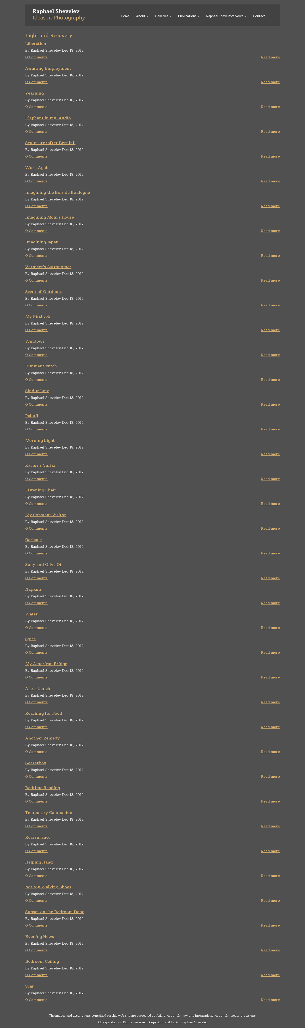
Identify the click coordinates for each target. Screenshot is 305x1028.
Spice (30, 639)
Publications (187, 16)
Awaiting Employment (48, 68)
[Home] (60, 14)
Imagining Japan (41, 242)
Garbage (33, 539)
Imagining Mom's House (49, 217)
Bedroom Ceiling (42, 961)
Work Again (37, 167)
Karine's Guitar (40, 465)
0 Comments (36, 57)
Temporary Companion (48, 812)
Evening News (39, 936)
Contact (259, 16)
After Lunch (37, 688)
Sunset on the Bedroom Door (54, 911)
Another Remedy (42, 738)
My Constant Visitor (45, 515)
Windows (34, 341)
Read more (270, 57)
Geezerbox (35, 763)
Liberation (35, 43)
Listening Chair (40, 490)
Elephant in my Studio (48, 118)
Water (31, 614)
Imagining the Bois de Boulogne (57, 192)
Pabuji (31, 415)
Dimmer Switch (41, 366)
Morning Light (40, 440)
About (141, 16)
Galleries (162, 16)
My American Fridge (46, 663)
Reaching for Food (43, 713)
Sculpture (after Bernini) (50, 142)
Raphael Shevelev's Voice (225, 16)
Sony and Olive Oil (44, 564)
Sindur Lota (37, 391)
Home (125, 16)
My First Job (37, 316)
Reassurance (37, 837)
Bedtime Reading (42, 787)
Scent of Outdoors (43, 291)
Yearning (34, 93)
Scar (29, 986)
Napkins (33, 589)
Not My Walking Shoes (48, 887)
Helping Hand (39, 862)
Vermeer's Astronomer (48, 266)
